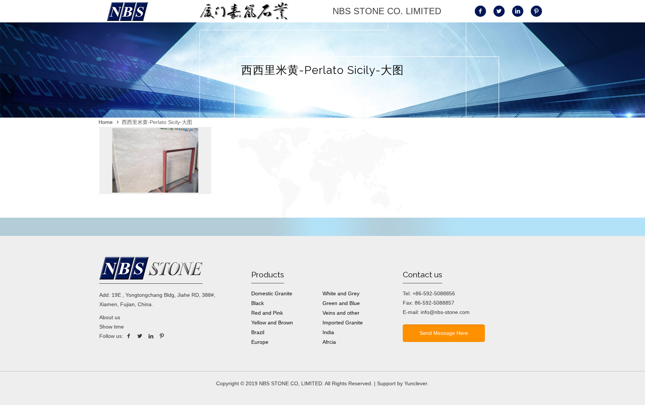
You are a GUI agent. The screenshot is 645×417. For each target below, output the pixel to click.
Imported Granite (342, 323)
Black (257, 303)
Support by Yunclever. (403, 383)
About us (109, 317)
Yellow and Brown (272, 323)
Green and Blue (341, 303)
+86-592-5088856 (433, 293)
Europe (259, 342)
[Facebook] (129, 336)
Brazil (257, 332)
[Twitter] (140, 336)
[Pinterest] (162, 336)
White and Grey (340, 293)
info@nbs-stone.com (445, 312)
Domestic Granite (271, 293)
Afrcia (329, 342)
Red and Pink (267, 313)
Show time (111, 327)
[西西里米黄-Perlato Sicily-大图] (155, 192)
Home (106, 122)
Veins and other (340, 313)
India (328, 332)
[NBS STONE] (127, 11)
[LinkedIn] (151, 336)
